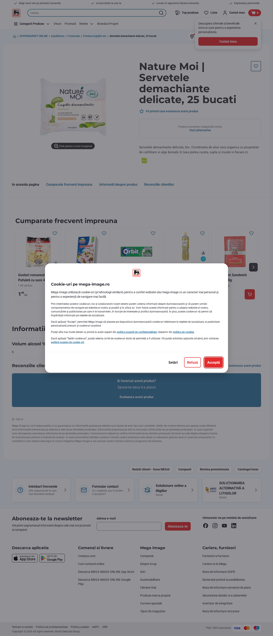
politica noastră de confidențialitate (137, 332)
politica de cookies (183, 332)
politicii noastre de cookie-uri (67, 342)
